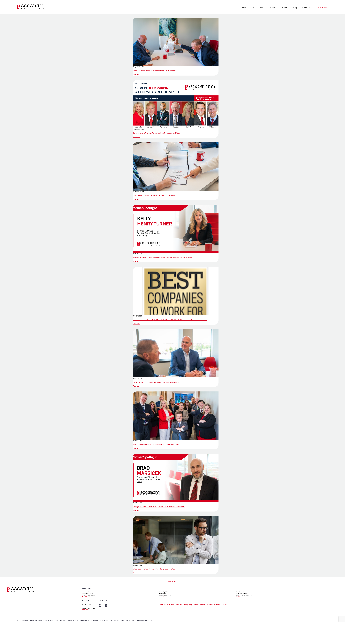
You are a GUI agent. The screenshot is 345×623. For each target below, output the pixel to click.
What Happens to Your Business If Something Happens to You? (154, 569)
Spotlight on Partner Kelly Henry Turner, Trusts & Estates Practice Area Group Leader (162, 257)
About (244, 8)
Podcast (210, 604)
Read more (137, 75)
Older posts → (172, 582)
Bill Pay (294, 8)
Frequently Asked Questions (194, 604)
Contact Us (306, 8)
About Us (162, 604)
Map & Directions (87, 597)
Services (262, 8)
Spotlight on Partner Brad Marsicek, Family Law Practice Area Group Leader (159, 507)
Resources (273, 8)
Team (253, 8)
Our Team (170, 604)
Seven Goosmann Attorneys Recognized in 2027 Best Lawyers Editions (156, 133)
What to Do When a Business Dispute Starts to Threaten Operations (156, 444)
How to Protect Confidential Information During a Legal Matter (154, 195)
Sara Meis (85, 609)
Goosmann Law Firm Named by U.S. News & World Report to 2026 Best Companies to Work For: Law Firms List (170, 320)
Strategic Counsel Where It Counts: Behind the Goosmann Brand (154, 71)
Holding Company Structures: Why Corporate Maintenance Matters (156, 382)
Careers (285, 8)
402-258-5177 (322, 8)
